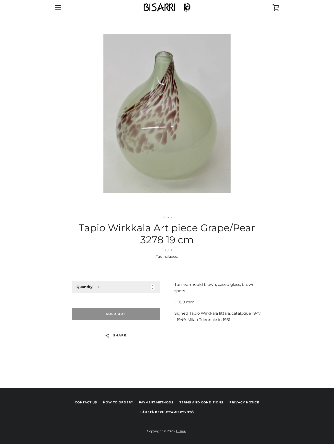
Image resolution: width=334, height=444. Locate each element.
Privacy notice (244, 402)
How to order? (118, 402)
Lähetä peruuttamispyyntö (167, 412)
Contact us (86, 402)
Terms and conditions (201, 402)
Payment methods (156, 402)
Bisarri (181, 431)
